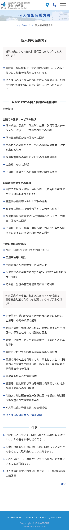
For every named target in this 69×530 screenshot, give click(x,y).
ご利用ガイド (29, 517)
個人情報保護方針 (15, 517)
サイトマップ (43, 517)
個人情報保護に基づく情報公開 (24, 415)
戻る (63, 484)
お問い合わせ (56, 517)
